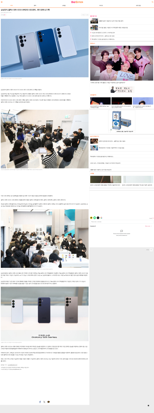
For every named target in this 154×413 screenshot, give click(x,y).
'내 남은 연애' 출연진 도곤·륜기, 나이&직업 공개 (102, 32)
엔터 (35, 5)
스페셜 (63, 5)
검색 (152, 1)
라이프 (101, 5)
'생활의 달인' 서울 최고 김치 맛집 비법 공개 (100, 169)
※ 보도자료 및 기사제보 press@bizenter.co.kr (11, 369)
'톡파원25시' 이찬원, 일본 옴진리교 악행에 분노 (102, 39)
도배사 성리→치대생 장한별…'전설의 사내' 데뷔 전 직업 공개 (105, 163)
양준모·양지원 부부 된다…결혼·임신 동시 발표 (102, 36)
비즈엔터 (77, 2)
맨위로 (147, 249)
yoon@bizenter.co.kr (12, 365)
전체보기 (2, 1)
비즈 (11, 5)
